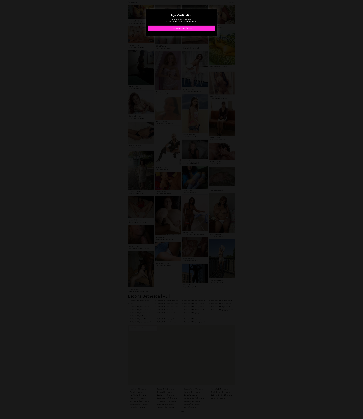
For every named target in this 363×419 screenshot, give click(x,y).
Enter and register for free (181, 28)
